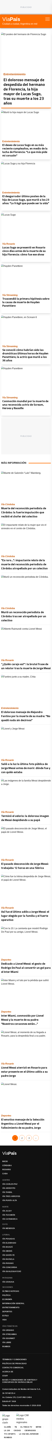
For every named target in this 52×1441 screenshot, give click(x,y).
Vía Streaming (9, 1334)
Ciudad (17, 1431)
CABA (5, 1174)
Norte (5, 1207)
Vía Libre (6, 1342)
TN (16, 1427)
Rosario (6, 1170)
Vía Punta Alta (9, 1200)
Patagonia (7, 1278)
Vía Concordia (9, 1267)
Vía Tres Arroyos (11, 1196)
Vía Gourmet (8, 1338)
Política (6, 1295)
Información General (13, 1303)
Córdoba (7, 1165)
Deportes (7, 1312)
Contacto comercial (13, 1368)
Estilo (5, 1316)
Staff (5, 1376)
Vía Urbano (8, 1330)
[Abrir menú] (47, 19)
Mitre (38, 1427)
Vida (4, 1320)
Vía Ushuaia (8, 1282)
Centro (6, 1180)
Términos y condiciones (14, 1359)
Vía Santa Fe (8, 1255)
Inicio (5, 1161)
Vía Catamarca (9, 1219)
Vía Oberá (7, 1251)
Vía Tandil (7, 1192)
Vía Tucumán (8, 1215)
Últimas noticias (10, 1291)
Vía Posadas (8, 1239)
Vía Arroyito (8, 1188)
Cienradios (30, 1431)
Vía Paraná (8, 1263)
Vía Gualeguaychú (11, 1271)
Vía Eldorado (9, 1243)
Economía (7, 1299)
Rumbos (6, 1347)
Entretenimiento (10, 1308)
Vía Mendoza (8, 1228)
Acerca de (7, 1372)
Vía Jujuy (7, 1211)
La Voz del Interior (29, 1434)
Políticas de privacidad (14, 1364)
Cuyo (5, 1224)
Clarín (7, 1427)
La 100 (7, 1431)
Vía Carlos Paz (9, 1184)
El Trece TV (26, 1427)
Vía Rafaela (8, 1259)
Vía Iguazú (7, 1247)
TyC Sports (9, 1434)
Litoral (6, 1235)
